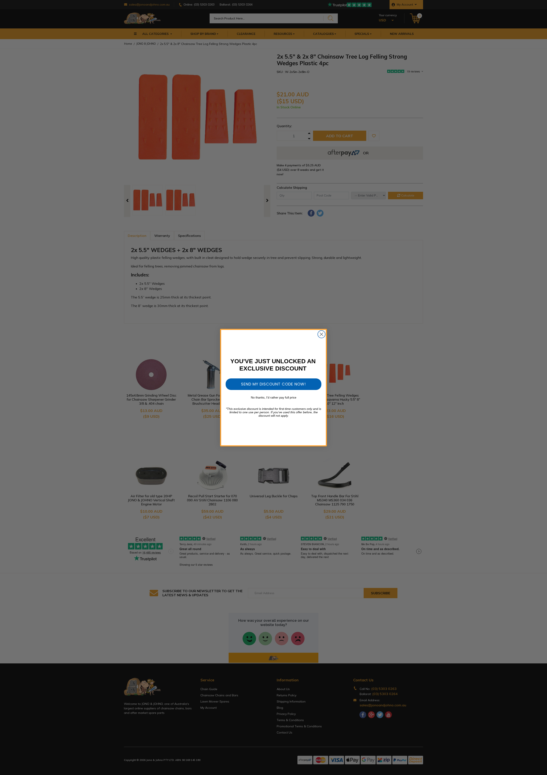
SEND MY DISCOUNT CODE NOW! (273, 384)
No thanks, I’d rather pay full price (273, 397)
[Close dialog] (321, 334)
